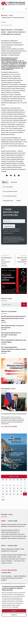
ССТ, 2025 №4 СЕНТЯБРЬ (9, 426)
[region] (14, 601)
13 (14, 488)
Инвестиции (14, 182)
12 (10, 488)
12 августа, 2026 (12, 521)
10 (3, 488)
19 (10, 491)
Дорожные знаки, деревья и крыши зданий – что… (22, 260)
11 (6, 488)
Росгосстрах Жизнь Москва (10, 191)
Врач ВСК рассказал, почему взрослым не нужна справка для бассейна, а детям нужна (13, 318)
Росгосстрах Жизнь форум (10, 196)
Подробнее (15, 607)
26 (10, 494)
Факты (11, 15)
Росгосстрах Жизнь (8, 186)
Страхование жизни (8, 200)
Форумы (18, 200)
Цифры (3, 521)
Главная (5, 15)
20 (14, 491)
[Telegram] (18, 175)
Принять (14, 610)
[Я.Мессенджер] (7, 175)
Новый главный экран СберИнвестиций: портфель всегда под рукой (12, 550)
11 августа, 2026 (6, 572)
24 (3, 494)
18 (6, 491)
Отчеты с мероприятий (9, 570)
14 (17, 488)
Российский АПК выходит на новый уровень (13, 413)
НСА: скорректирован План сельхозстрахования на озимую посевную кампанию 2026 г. (13, 349)
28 (17, 494)
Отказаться (14, 614)
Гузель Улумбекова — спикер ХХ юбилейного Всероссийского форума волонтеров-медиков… (13, 578)
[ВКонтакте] (11, 175)
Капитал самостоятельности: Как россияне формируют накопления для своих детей (13, 525)
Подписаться (9, 226)
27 (14, 494)
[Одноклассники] (14, 175)
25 (6, 494)
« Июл (3, 499)
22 (21, 491)
